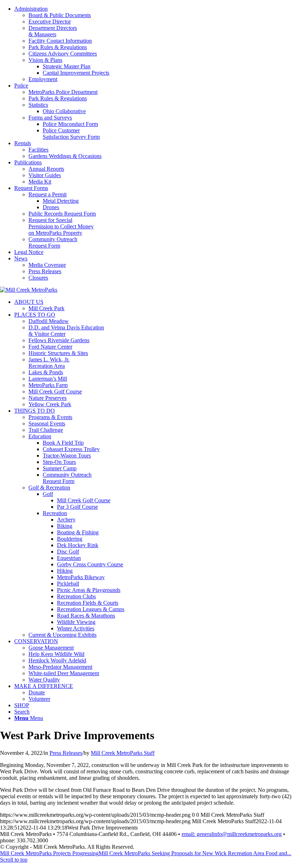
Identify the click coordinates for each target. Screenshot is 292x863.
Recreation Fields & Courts (87, 603)
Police (21, 86)
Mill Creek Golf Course (55, 391)
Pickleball (68, 584)
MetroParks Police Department (63, 92)
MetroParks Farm (48, 385)
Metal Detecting (61, 201)
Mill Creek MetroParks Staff (123, 753)
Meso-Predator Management (60, 667)
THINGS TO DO (34, 411)
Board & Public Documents (59, 15)
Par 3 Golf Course (77, 507)
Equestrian (69, 558)
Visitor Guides (44, 175)
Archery (66, 520)
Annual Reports (46, 169)
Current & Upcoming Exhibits (62, 635)
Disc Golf (68, 552)
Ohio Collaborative (64, 111)
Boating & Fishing (78, 532)
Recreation (55, 513)
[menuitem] (153, 44)
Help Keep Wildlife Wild (56, 654)
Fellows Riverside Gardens (58, 340)
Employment (42, 79)
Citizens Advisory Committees (62, 54)
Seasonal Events (46, 423)
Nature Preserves (47, 398)
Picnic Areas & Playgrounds (88, 590)
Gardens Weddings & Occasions (64, 156)
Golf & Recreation (49, 488)
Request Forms (31, 188)
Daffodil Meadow (48, 321)
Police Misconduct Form (70, 124)
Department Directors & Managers (52, 31)
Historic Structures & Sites (58, 353)
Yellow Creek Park (49, 404)
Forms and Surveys (50, 118)
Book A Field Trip (63, 443)
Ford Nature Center (50, 347)
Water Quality (44, 680)
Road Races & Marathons (86, 616)
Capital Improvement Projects (76, 73)
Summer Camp (60, 468)
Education (39, 436)
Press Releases (44, 271)
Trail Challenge (45, 430)
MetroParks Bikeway (81, 577)
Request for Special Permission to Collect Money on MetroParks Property (61, 226)
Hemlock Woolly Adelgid (57, 660)
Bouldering (69, 539)
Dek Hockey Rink (77, 545)
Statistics (38, 105)
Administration (31, 9)
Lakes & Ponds (45, 372)
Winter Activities (75, 628)
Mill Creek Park (46, 308)
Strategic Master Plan (66, 66)
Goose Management (51, 648)
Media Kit (39, 182)
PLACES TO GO (34, 315)
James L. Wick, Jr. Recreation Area (48, 362)
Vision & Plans (45, 60)
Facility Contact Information (60, 41)
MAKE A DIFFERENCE (43, 686)
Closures (38, 278)
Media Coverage (47, 265)
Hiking (65, 571)
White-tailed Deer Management (63, 673)
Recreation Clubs (76, 596)
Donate (36, 692)
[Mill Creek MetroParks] (28, 290)
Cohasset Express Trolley (71, 449)
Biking (64, 526)
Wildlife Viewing (76, 622)
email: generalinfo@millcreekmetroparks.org (232, 834)
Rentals (22, 143)
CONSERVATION (36, 641)
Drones (51, 207)
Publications (28, 162)
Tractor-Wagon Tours (67, 455)
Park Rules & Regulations (57, 47)
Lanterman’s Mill (47, 379)
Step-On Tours (59, 462)
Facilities (38, 150)
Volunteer (39, 699)
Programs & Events (50, 417)
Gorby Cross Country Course (90, 564)
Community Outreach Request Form (52, 242)
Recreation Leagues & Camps (90, 609)
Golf (48, 494)
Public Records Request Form (62, 214)
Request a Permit (47, 194)
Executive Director (49, 21)
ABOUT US (28, 302)
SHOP (21, 705)
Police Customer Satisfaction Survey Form (71, 133)
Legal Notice (28, 252)
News (20, 258)
